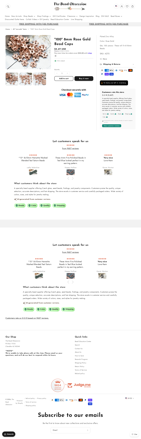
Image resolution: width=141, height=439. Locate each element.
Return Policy (79, 366)
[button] (8, 6)
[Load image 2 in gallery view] (25, 79)
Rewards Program (81, 359)
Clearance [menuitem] (71, 16)
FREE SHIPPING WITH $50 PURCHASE (26, 24)
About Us (78, 352)
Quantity (57, 69)
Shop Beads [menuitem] (28, 16)
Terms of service (31, 402)
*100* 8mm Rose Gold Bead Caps (42, 29)
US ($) (130, 398)
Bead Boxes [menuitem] (115, 16)
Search (77, 345)
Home (8, 29)
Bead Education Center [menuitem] (60, 19)
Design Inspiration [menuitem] (87, 16)
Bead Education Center (83, 341)
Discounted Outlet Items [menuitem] (14, 19)
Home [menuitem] (7, 16)
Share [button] (105, 59)
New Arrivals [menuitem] (16, 16)
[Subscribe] (87, 430)
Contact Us (79, 348)
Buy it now (84, 78)
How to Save (79, 356)
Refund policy (80, 373)
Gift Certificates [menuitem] (59, 16)
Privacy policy (41, 398)
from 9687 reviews (70, 148)
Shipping (56, 51)
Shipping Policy (80, 363)
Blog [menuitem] (97, 16)
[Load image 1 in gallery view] (12, 79)
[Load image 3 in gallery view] (39, 79)
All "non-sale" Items (20, 29)
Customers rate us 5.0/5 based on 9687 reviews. (27, 318)
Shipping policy (31, 405)
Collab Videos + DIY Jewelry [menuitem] (37, 19)
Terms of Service (81, 370)
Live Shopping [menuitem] (76, 19)
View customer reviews (112, 126)
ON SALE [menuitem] (105, 16)
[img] (70, 145)
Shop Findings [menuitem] (43, 16)
